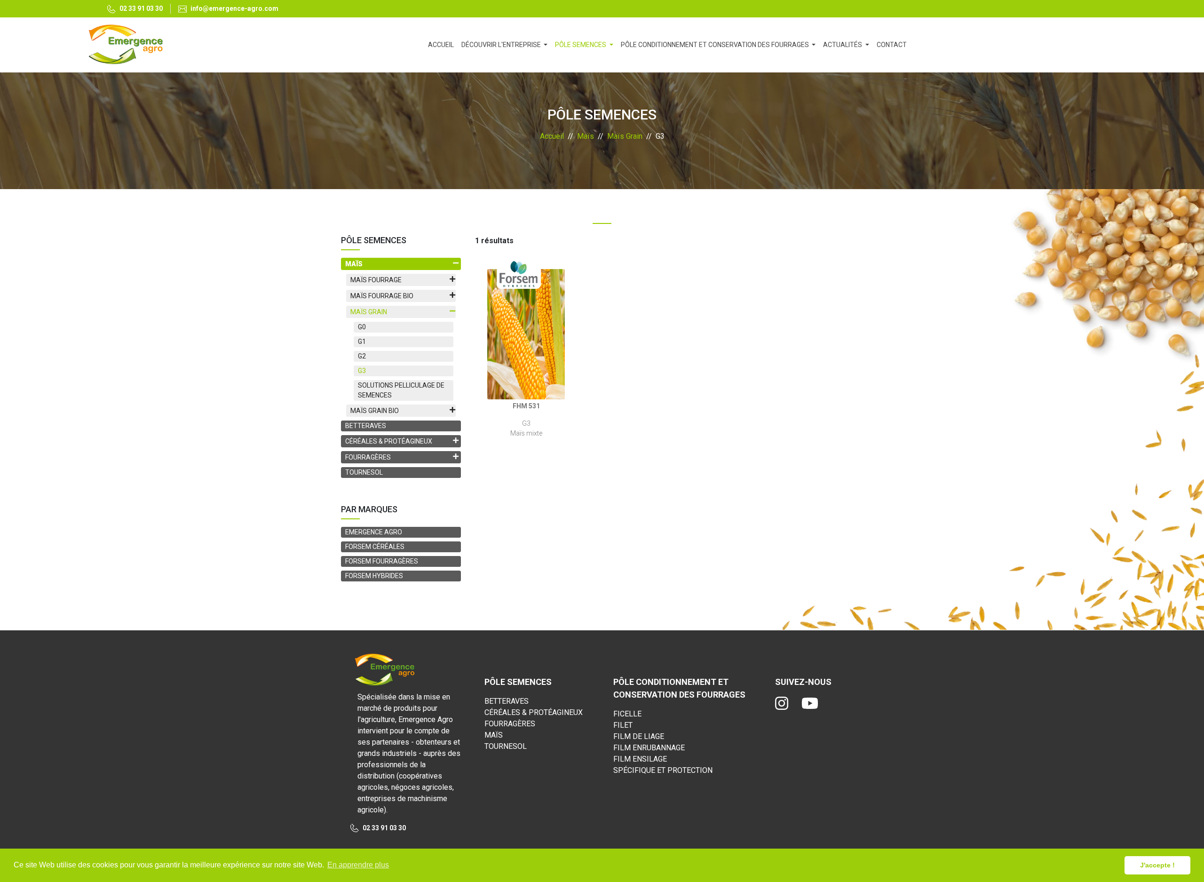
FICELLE (627, 713)
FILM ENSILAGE (640, 759)
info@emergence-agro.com (234, 8)
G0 (362, 327)
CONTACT (892, 44)
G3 (362, 370)
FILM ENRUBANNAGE (649, 747)
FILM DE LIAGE (638, 736)
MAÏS (493, 735)
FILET (623, 725)
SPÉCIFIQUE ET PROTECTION (663, 770)
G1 (362, 341)
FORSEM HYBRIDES (374, 576)
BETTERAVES (365, 425)
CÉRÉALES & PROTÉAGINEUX (533, 712)
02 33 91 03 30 (141, 8)
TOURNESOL (364, 472)
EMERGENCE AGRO (373, 532)
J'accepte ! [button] (1157, 865)
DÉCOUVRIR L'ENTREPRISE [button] (501, 44)
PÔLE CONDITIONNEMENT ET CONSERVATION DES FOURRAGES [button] (715, 44)
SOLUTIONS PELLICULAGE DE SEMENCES (401, 390)
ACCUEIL (443, 44)
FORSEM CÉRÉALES (374, 546)
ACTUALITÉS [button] (843, 44)
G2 (362, 356)
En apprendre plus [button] (358, 865)
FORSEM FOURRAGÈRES (381, 561)
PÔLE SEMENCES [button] (581, 44)
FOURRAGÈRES (509, 723)
